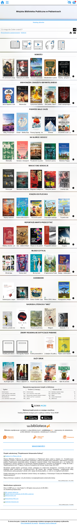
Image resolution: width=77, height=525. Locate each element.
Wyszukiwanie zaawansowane (10, 32)
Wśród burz (54, 398)
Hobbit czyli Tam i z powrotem (8, 395)
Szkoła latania (5, 391)
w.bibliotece (47, 430)
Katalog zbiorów (38, 22)
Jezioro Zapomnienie (56, 396)
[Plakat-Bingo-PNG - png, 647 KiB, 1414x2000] (11, 498)
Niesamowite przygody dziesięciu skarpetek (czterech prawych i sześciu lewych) (45, 395)
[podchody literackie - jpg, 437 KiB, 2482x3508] (11, 502)
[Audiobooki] (27, 49)
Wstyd (53, 395)
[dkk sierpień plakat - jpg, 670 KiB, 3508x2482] (11, 492)
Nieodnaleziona (5, 396)
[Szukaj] (74, 29)
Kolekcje (23, 32)
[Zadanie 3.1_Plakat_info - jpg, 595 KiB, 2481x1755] (12, 456)
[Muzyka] (50, 49)
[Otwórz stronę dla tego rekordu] (9, 68)
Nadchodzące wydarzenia (12, 485)
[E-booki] (61, 49)
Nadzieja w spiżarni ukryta (58, 391)
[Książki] (15, 49)
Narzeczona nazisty (56, 393)
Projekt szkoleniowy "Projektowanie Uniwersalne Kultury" (23, 453)
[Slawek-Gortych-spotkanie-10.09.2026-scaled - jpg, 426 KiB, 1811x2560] (19, 494)
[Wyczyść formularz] (70, 33)
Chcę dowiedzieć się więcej (29, 523)
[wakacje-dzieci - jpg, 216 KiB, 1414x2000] (10, 495)
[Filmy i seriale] (38, 49)
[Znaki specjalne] (74, 33)
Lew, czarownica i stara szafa (8, 393)
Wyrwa (28, 398)
